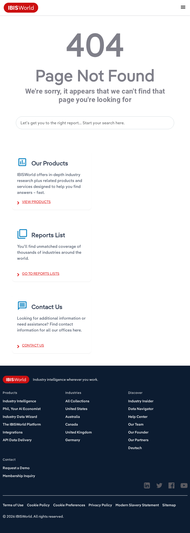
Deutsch (135, 448)
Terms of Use (13, 505)
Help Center (137, 416)
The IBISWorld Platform (22, 424)
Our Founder (138, 432)
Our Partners (138, 440)
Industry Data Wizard (20, 416)
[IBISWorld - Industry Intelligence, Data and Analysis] (21, 7)
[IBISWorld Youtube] (184, 485)
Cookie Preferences (69, 505)
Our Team (135, 424)
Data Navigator (140, 408)
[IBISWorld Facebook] (171, 485)
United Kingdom (78, 432)
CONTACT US (33, 345)
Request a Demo (16, 468)
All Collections (77, 401)
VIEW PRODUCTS (36, 202)
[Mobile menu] (183, 8)
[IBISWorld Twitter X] (159, 485)
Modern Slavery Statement (137, 505)
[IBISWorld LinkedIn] (147, 485)
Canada (71, 424)
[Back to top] (174, 509)
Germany (72, 440)
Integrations (13, 432)
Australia (72, 416)
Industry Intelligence (19, 401)
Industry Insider (140, 401)
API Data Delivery (17, 440)
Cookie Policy (38, 505)
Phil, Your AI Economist (22, 408)
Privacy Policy (100, 505)
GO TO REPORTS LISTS (40, 273)
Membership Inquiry (19, 476)
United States (76, 408)
